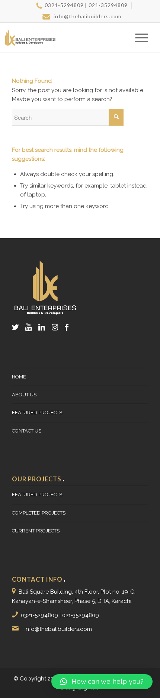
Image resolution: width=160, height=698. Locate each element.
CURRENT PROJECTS (36, 531)
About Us (24, 394)
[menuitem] (82, 5)
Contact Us (26, 431)
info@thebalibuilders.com (86, 16)
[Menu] (138, 38)
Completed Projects (38, 513)
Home (19, 377)
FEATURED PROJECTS (37, 412)
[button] (102, 681)
